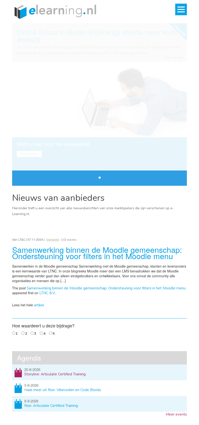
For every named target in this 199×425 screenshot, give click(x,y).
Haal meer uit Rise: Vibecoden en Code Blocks (62, 389)
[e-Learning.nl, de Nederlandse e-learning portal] (54, 11)
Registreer (29, 153)
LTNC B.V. (47, 293)
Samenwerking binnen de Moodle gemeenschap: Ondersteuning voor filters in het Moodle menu (106, 288)
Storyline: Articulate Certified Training (55, 374)
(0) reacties (70, 240)
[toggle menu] (181, 9)
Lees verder (173, 58)
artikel (39, 305)
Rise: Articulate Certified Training (51, 405)
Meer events (176, 414)
